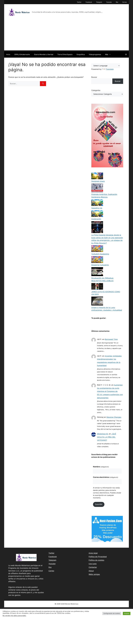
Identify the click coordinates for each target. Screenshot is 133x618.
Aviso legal (93, 553)
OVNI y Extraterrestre (22, 54)
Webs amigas (94, 574)
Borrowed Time (111, 339)
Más (106, 54)
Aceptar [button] (126, 613)
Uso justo (93, 564)
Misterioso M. (102, 434)
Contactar (93, 567)
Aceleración (96, 219)
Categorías (95, 90)
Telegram (99, 2)
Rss (117, 2)
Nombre (101, 467)
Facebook (89, 2)
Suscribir (98, 504)
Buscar (94, 77)
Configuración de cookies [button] (111, 613)
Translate (110, 69)
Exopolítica (81, 54)
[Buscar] (43, 83)
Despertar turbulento (100, 265)
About (91, 571)
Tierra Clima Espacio (65, 54)
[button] (126, 54)
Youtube (109, 2)
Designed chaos (98, 181)
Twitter (79, 2)
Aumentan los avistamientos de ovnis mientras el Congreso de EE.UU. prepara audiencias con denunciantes (110, 391)
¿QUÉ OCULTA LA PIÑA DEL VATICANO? (106, 437)
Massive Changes (114, 417)
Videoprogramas (95, 54)
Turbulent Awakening (100, 254)
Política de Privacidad (98, 557)
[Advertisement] (66, 35)
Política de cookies (96, 560)
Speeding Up (96, 208)
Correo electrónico (105, 477)
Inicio (8, 54)
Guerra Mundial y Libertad (43, 54)
